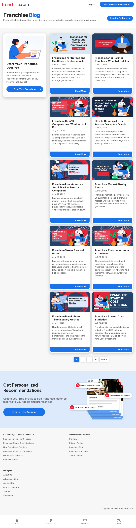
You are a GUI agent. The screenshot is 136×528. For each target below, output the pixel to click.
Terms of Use (75, 455)
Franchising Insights (78, 451)
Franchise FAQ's (11, 459)
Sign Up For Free (118, 18)
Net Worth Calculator (13, 455)
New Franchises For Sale (15, 447)
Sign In (92, 4)
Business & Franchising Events (17, 451)
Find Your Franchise (25, 89)
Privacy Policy (76, 443)
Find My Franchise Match (117, 4)
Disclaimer (74, 439)
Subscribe (8, 495)
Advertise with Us (11, 479)
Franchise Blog (76, 447)
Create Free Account (24, 412)
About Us (7, 475)
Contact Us (8, 483)
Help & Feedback (11, 487)
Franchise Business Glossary (17, 439)
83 (96, 359)
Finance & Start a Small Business (18, 443)
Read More (80, 91)
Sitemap (7, 491)
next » (104, 359)
